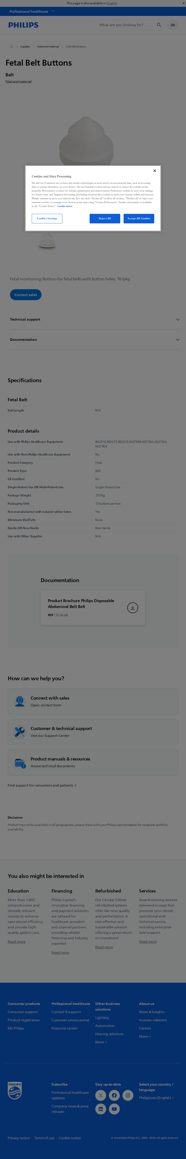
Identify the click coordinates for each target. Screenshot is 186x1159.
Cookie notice (64, 206)
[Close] (155, 171)
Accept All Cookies (138, 218)
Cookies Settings (47, 218)
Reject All (105, 218)
